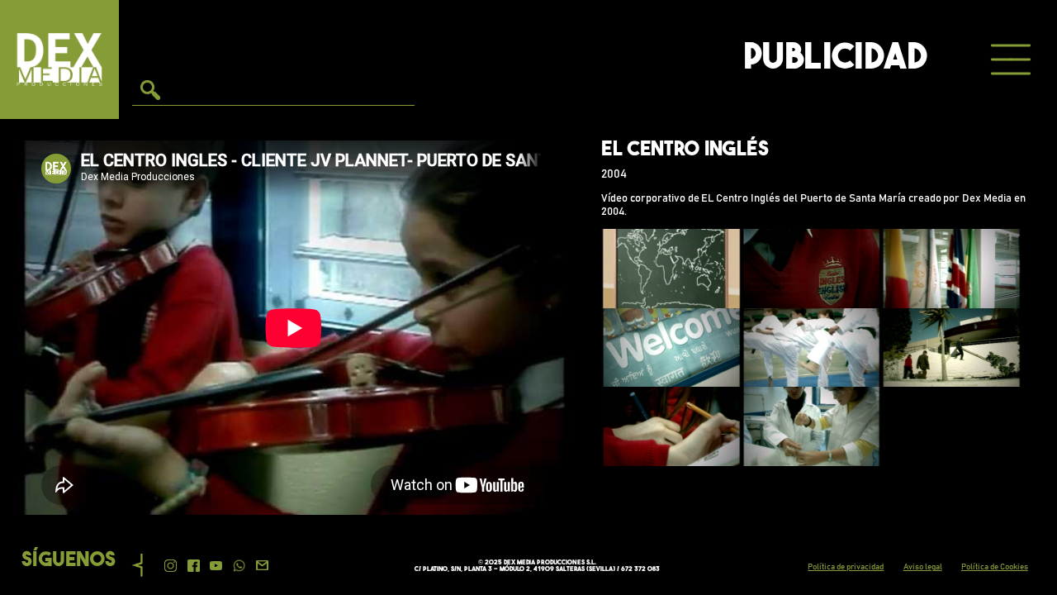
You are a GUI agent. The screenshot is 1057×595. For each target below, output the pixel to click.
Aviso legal (922, 567)
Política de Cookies (994, 567)
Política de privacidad (846, 567)
